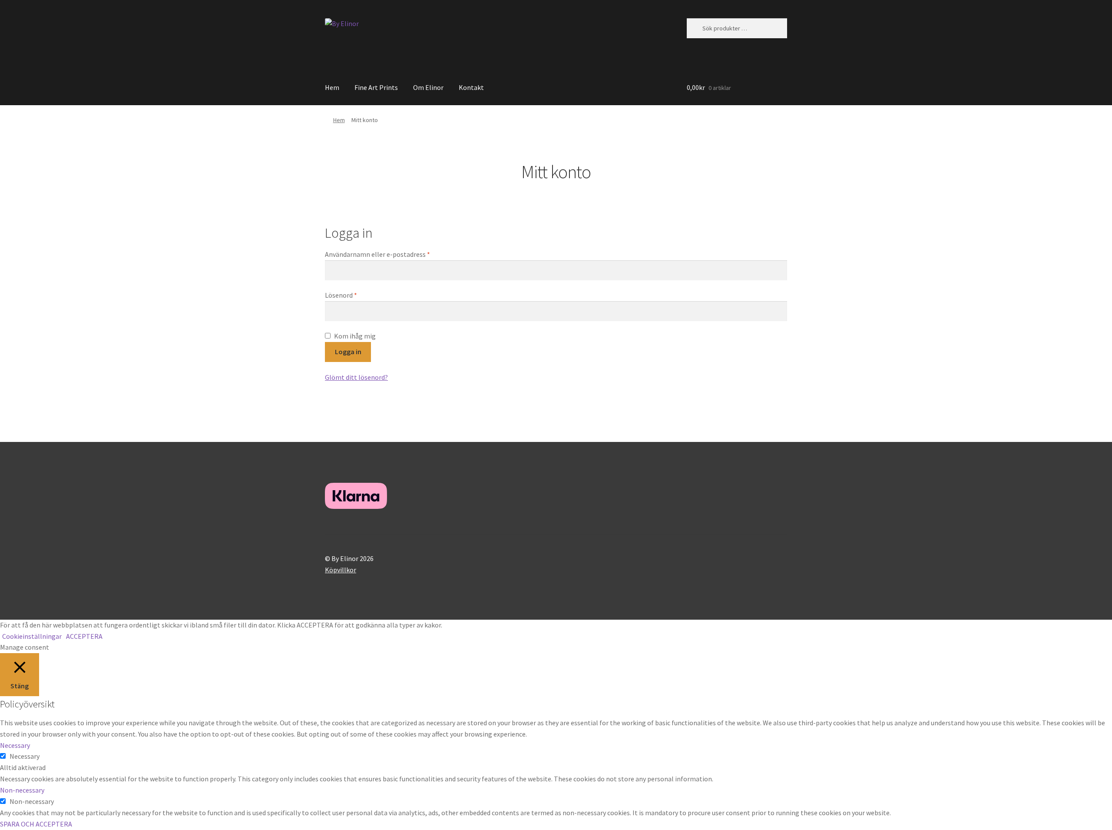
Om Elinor (428, 87)
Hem (332, 87)
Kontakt (471, 87)
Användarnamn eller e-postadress (377, 254)
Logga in (348, 351)
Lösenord (341, 295)
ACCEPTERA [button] (84, 636)
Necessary (25, 756)
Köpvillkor (340, 569)
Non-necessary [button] (22, 790)
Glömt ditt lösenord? (356, 377)
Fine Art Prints (376, 87)
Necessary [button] (15, 745)
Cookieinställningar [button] (32, 636)
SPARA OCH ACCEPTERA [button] (36, 824)
